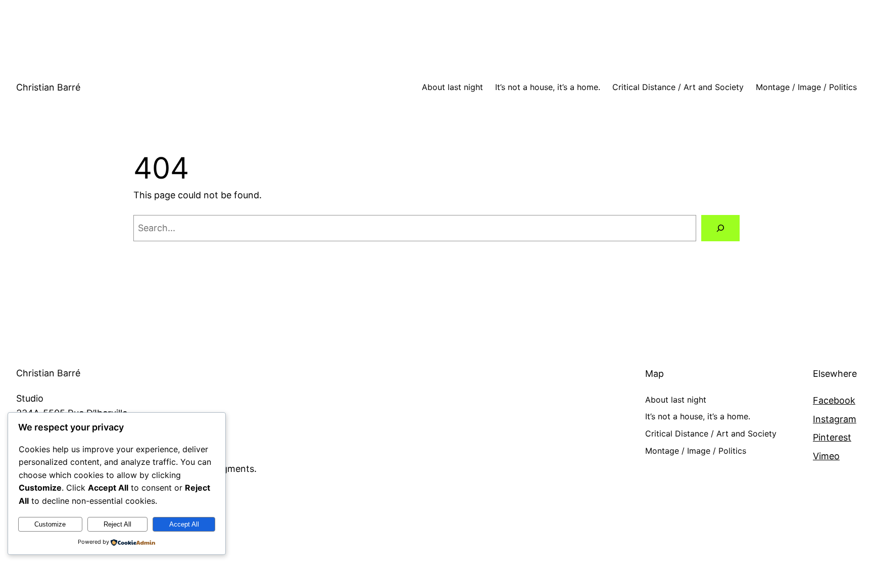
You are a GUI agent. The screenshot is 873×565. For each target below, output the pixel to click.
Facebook (834, 400)
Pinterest (832, 437)
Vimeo (826, 456)
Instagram (834, 419)
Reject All (117, 524)
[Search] (720, 228)
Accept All (184, 524)
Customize (50, 524)
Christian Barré (48, 87)
